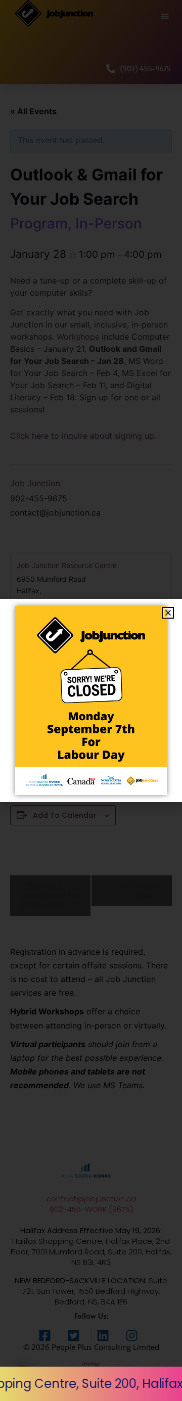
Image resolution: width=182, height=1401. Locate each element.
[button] (168, 613)
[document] (91, 700)
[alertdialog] (91, 1384)
